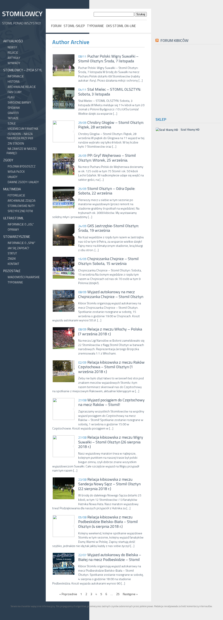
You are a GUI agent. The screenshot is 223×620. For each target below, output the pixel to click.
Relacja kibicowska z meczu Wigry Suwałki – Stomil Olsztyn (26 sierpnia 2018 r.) (110, 442)
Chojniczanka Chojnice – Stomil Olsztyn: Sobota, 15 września (108, 261)
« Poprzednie (68, 594)
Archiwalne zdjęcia (21, 200)
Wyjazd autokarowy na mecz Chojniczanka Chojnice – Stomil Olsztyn (110, 294)
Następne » (130, 594)
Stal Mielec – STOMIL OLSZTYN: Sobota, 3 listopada (109, 91)
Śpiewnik (14, 108)
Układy (12, 177)
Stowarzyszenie (16, 236)
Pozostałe (11, 270)
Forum (56, 25)
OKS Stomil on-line (121, 25)
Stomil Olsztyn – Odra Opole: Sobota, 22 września (106, 191)
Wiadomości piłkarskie (24, 277)
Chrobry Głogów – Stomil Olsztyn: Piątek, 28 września (111, 124)
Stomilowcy (22, 14)
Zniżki (12, 258)
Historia (14, 81)
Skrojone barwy (19, 102)
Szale (12, 123)
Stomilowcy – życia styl (22, 70)
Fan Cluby (15, 92)
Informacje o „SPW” (21, 243)
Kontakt (13, 264)
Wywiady (14, 63)
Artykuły (14, 58)
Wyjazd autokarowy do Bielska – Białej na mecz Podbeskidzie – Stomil (109, 557)
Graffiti (13, 113)
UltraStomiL (13, 218)
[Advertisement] (189, 80)
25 (118, 594)
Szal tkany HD (190, 129)
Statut (12, 253)
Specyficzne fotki (20, 211)
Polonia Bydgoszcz (21, 166)
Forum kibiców (174, 40)
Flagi (11, 97)
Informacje (16, 76)
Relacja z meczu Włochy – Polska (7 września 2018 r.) (110, 331)
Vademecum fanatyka (23, 128)
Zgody (8, 160)
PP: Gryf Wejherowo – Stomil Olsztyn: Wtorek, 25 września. (107, 157)
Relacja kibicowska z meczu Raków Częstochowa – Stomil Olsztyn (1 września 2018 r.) (111, 367)
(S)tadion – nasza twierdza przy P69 (20, 136)
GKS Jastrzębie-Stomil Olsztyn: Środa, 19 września (108, 228)
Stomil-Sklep (74, 25)
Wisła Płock (16, 171)
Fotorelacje (16, 195)
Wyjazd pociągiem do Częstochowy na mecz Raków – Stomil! (111, 402)
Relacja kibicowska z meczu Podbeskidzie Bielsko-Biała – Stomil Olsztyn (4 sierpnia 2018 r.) (108, 522)
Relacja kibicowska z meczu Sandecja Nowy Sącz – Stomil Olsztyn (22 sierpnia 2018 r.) (109, 484)
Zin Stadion (16, 143)
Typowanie (95, 25)
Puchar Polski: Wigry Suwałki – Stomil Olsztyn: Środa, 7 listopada (108, 58)
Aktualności (13, 41)
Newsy (12, 47)
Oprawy (13, 229)
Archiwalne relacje (22, 87)
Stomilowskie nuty (21, 206)
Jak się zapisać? (18, 248)
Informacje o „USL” (21, 224)
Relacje (13, 52)
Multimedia (12, 189)
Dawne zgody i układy (23, 182)
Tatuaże (13, 118)
